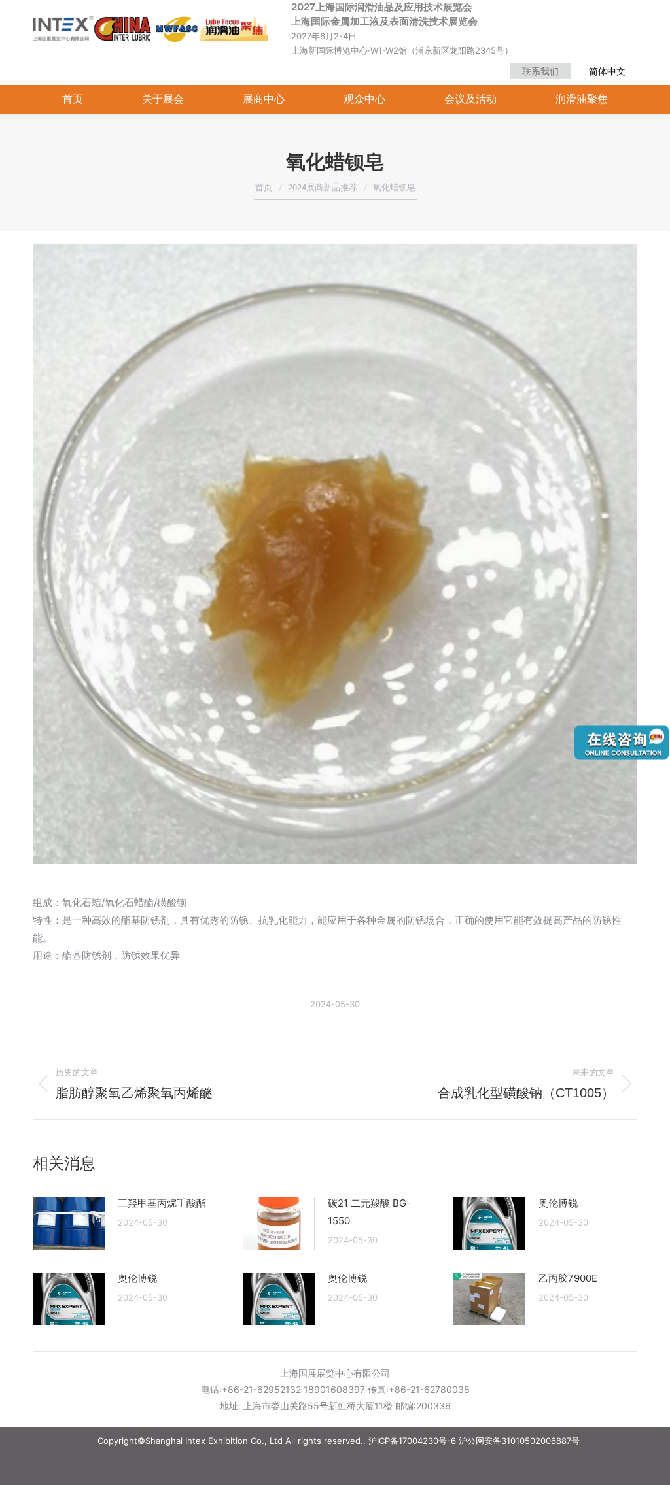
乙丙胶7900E (567, 1278)
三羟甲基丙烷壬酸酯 (162, 1203)
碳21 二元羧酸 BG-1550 (369, 1212)
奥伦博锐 (558, 1203)
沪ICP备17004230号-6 (412, 1440)
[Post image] (69, 1223)
